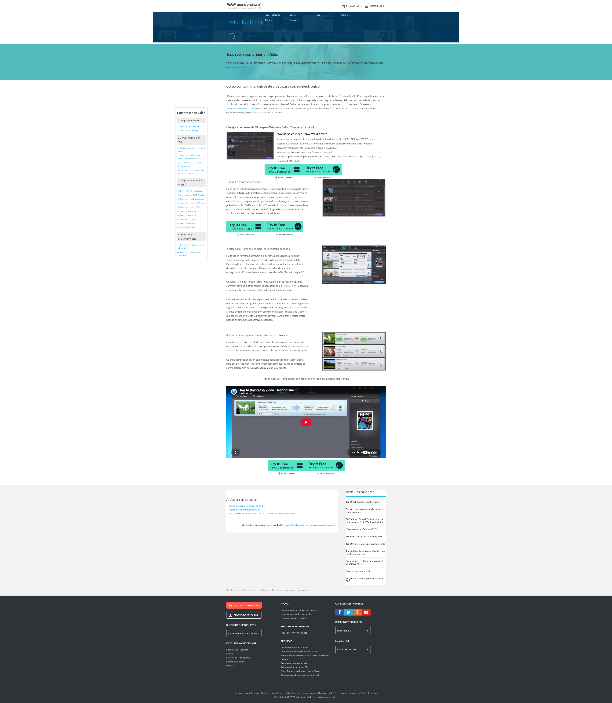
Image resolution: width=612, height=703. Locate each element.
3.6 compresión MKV (187, 211)
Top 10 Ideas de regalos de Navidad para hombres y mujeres (365, 552)
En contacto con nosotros (347, 693)
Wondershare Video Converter (243, 108)
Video (245, 590)
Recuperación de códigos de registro (299, 610)
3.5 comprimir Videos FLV (189, 207)
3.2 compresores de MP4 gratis (191, 195)
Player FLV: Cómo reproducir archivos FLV (365, 579)
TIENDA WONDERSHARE (247, 605)
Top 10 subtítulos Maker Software (362, 501)
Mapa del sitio (326, 693)
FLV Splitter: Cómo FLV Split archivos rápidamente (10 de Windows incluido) (365, 520)
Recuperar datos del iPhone (294, 647)
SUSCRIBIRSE (344, 630)
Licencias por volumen (237, 649)
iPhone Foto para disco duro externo (299, 651)
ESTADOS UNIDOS (346, 649)
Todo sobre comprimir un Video (252, 54)
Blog (363, 693)
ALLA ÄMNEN (354, 6)
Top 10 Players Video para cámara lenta (365, 543)
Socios (229, 653)
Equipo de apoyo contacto (293, 618)
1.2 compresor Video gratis (189, 130)
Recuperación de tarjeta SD (294, 667)
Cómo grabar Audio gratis (359, 571)
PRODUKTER (376, 6)
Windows (345, 14)
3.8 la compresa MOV (187, 219)
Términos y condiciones (272, 693)
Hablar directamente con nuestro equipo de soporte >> (311, 525)
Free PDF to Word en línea (294, 632)
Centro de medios (235, 661)
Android (294, 20)
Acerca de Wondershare (247, 693)
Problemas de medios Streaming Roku (364, 536)
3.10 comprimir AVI (186, 227)
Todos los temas (272, 14)
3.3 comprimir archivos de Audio (192, 199)
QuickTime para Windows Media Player (300, 671)
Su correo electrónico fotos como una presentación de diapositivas (262, 513)
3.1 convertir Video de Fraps (190, 191)
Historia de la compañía (238, 657)
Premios (230, 665)
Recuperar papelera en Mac (294, 663)
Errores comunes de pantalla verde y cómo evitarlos (364, 510)
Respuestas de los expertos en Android (300, 675)
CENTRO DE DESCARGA (246, 615)
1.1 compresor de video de (189, 126)
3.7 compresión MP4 (187, 215)
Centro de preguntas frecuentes (296, 613)
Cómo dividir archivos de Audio (245, 509)
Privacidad (291, 693)
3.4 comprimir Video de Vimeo (191, 203)
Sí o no (293, 14)
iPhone (268, 20)
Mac (318, 14)
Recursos (235, 590)
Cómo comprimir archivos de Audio (247, 505)
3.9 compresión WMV (187, 223)
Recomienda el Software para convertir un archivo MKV (365, 562)
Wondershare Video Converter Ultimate (302, 134)
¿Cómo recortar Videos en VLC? (361, 529)
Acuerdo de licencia (308, 693)
